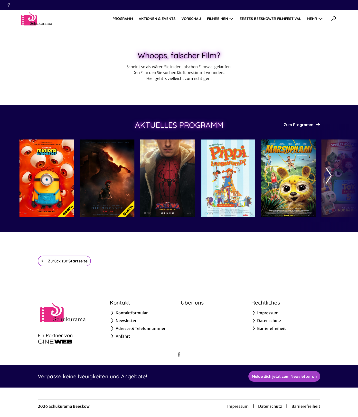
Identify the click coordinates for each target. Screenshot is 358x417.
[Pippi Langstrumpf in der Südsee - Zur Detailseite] (228, 178)
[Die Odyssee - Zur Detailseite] (107, 178)
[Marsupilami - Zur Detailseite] (288, 178)
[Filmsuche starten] (334, 18)
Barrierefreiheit (306, 406)
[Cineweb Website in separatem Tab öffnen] (55, 341)
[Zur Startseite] (53, 18)
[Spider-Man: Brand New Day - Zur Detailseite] (167, 178)
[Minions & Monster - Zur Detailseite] (46, 178)
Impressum (238, 406)
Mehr (312, 18)
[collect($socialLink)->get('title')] (9, 5)
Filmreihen (217, 18)
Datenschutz (270, 406)
